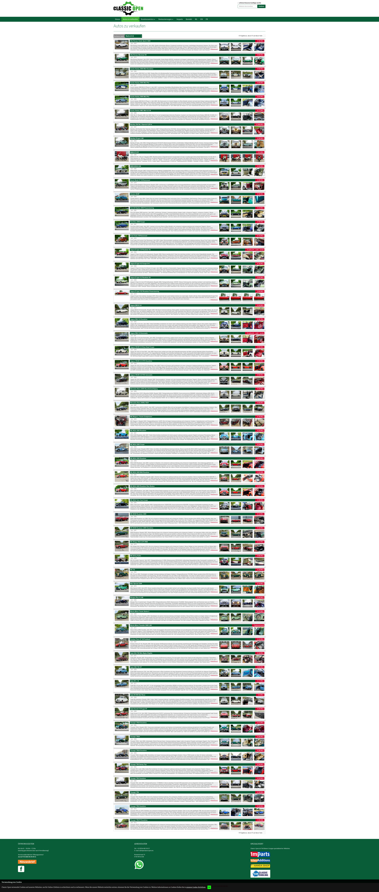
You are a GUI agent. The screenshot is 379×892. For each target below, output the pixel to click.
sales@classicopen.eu (146, 850)
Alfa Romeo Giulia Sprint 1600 (189, 45)
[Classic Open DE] (128, 8)
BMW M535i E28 (189, 170)
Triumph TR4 (189, 796)
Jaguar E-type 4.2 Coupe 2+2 (189, 268)
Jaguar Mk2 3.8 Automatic (189, 337)
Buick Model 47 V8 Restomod (189, 184)
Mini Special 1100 (189, 588)
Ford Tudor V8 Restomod (189, 240)
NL (196, 19)
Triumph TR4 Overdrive (189, 782)
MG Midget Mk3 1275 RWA (189, 546)
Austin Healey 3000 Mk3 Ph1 (189, 101)
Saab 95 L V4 (189, 685)
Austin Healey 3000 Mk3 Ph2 (189, 87)
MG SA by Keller (189, 560)
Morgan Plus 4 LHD (189, 602)
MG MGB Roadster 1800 (189, 518)
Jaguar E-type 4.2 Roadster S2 (189, 282)
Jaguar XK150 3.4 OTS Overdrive (189, 365)
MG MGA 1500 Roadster (189, 435)
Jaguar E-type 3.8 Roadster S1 (189, 254)
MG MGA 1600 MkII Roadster (189, 476)
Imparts (180, 19)
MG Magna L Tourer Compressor (189, 421)
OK (209, 887)
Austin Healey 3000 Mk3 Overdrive (189, 73)
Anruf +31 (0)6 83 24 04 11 (27, 857)
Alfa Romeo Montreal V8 (189, 59)
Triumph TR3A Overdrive (189, 727)
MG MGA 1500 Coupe (189, 449)
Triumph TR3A (189, 741)
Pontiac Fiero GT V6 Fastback (189, 643)
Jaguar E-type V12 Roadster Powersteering (189, 296)
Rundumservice (147, 19)
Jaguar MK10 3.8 (189, 309)
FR (207, 19)
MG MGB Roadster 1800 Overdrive (189, 532)
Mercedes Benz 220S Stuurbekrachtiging (189, 393)
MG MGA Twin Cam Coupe (189, 504)
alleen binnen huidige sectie (250, 3)
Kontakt (189, 19)
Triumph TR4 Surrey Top (189, 769)
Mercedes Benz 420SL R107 (189, 407)
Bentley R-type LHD (189, 142)
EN (201, 19)
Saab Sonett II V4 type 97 (189, 713)
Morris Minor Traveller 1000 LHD (189, 629)
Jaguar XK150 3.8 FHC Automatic (189, 379)
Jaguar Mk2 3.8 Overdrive (189, 323)
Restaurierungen (165, 19)
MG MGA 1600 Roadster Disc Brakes (189, 490)
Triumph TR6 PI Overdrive (189, 824)
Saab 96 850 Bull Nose (189, 699)
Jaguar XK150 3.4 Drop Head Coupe (189, 351)
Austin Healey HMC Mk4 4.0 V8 (189, 115)
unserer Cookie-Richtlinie (195, 887)
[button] (155, 19)
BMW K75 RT (189, 156)
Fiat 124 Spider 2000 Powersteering (189, 212)
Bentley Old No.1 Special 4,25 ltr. (189, 129)
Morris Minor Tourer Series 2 (189, 616)
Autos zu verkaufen (130, 19)
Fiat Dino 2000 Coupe (189, 226)
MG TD (189, 574)
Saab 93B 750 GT (189, 671)
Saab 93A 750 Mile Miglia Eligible (189, 657)
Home (117, 19)
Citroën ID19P (189, 198)
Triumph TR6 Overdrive (189, 810)
